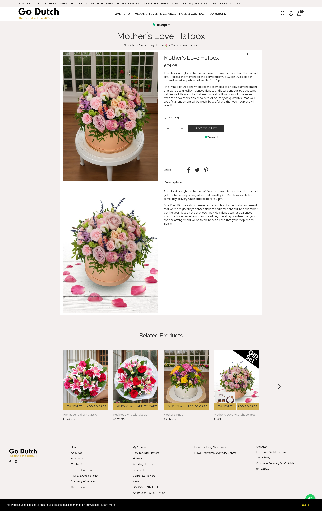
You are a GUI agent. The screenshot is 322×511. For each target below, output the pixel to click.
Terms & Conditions (82, 470)
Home (117, 14)
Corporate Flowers (155, 3)
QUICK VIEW (74, 406)
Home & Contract (193, 14)
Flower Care (78, 458)
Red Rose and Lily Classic (130, 414)
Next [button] (279, 386)
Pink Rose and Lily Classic (80, 414)
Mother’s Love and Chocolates (235, 414)
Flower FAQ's (79, 3)
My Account (26, 3)
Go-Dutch (130, 45)
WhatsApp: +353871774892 (226, 3)
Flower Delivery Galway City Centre (215, 453)
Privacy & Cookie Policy (84, 475)
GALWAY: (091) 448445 (194, 3)
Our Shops (217, 14)
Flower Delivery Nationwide (210, 447)
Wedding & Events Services (155, 14)
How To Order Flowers (52, 3)
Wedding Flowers (102, 3)
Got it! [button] (305, 505)
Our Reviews (78, 487)
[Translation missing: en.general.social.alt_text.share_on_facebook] (189, 170)
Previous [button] (145, 386)
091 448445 (263, 469)
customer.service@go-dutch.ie (275, 463)
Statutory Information (83, 481)
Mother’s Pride (173, 414)
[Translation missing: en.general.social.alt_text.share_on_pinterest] (206, 170)
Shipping (173, 117)
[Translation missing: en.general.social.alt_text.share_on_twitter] (197, 170)
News (175, 3)
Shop (128, 14)
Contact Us (77, 464)
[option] (236, 384)
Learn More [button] (108, 504)
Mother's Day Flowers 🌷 (153, 45)
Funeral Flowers (128, 3)
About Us (76, 453)
